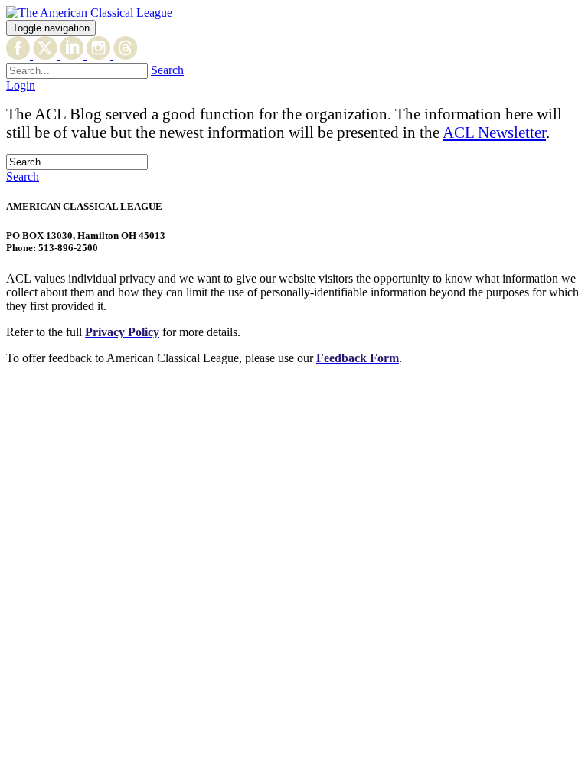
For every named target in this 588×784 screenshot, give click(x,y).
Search (167, 70)
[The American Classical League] (89, 12)
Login (20, 85)
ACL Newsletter (494, 132)
